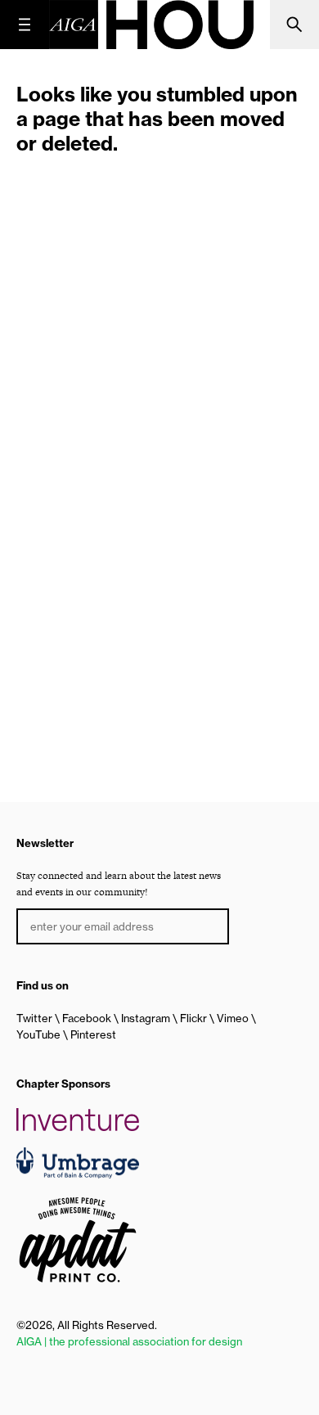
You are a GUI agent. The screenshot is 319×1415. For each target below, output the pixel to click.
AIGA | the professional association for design (129, 1341)
